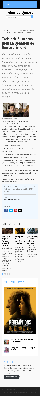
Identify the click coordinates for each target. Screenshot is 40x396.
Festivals (13, 30)
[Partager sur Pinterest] (15, 210)
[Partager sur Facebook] (6, 210)
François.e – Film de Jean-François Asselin (23, 349)
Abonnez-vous (11, 377)
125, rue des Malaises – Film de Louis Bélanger (22, 340)
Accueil (6, 30)
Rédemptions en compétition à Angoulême (20, 239)
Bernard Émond (8, 199)
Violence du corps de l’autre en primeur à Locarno (6, 240)
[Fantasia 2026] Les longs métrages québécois (32, 239)
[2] (5, 274)
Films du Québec (20, 12)
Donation (17, 199)
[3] (7, 274)
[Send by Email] (20, 210)
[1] (3, 274)
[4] (10, 274)
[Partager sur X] (11, 210)
